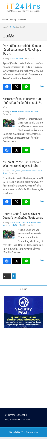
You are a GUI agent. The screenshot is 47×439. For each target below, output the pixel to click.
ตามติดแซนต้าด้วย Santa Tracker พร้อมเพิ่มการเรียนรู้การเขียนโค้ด (22, 163)
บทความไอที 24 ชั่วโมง (15, 225)
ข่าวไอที (12, 58)
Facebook (24, 223)
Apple (18, 223)
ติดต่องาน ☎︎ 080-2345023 (17, 419)
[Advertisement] (23, 348)
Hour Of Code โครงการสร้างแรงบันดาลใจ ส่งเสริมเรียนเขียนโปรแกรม (23, 215)
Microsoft (13, 112)
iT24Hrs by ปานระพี (23, 7)
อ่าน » (42, 86)
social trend (26, 171)
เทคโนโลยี (19, 58)
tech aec (21, 112)
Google (18, 171)
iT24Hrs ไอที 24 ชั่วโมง (17, 432)
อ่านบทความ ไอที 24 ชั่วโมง (16, 415)
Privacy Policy (32, 432)
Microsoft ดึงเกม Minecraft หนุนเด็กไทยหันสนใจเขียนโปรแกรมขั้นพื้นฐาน (22, 102)
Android (12, 171)
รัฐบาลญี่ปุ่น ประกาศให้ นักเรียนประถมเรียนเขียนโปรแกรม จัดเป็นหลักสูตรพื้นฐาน (23, 49)
